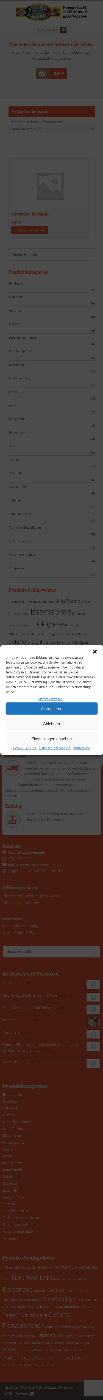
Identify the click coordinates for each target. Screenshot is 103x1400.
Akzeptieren (51, 708)
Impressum (81, 748)
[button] (95, 652)
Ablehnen (51, 723)
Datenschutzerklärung (55, 748)
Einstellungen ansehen (51, 738)
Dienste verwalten (50, 699)
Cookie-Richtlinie (25, 748)
